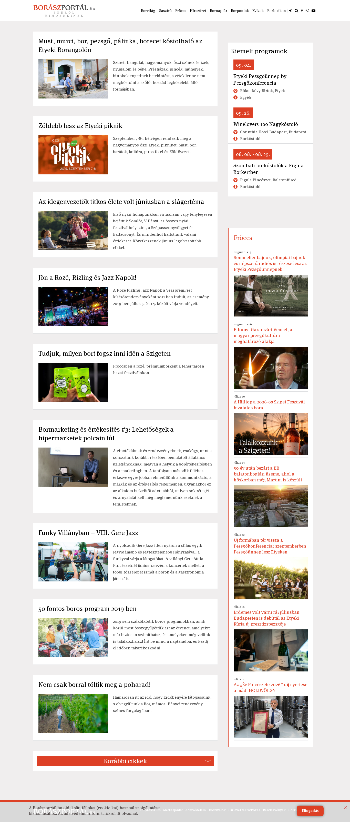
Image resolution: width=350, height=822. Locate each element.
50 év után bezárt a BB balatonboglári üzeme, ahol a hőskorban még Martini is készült (268, 472)
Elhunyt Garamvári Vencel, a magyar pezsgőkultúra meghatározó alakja (263, 333)
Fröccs (180, 11)
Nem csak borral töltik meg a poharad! (94, 684)
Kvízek (258, 11)
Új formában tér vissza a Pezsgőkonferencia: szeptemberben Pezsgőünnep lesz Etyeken (270, 544)
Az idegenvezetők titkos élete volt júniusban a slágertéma (121, 201)
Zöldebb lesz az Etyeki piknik (80, 125)
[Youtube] (313, 10)
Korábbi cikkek (125, 761)
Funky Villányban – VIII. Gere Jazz (88, 532)
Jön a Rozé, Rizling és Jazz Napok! (87, 277)
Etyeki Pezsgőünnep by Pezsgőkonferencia (259, 79)
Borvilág (148, 11)
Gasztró (165, 11)
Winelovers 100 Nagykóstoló (265, 124)
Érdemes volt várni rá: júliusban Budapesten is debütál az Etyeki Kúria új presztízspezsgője (267, 616)
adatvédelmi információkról (90, 813)
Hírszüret (198, 11)
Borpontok (240, 11)
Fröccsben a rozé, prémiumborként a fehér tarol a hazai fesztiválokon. (158, 369)
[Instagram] (307, 10)
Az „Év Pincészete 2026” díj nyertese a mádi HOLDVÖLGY (270, 685)
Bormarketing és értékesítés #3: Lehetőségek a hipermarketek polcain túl (106, 433)
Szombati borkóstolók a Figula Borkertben (268, 168)
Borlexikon (276, 11)
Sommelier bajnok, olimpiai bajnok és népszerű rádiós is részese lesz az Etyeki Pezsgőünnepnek (270, 261)
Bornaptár (218, 11)
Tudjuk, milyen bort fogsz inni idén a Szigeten (104, 353)
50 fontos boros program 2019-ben (87, 608)
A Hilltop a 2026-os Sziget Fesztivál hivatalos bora (269, 402)
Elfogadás (310, 811)
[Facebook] (302, 10)
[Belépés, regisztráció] (290, 10)
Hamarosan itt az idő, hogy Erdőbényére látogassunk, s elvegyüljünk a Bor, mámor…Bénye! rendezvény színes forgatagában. (162, 704)
